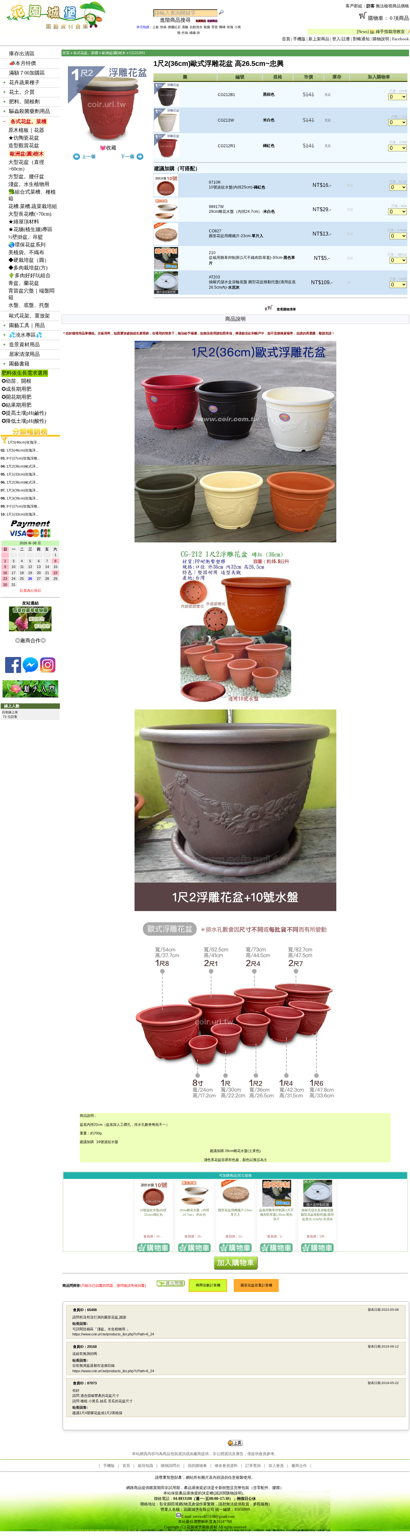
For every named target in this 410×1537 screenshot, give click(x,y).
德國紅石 (174, 27)
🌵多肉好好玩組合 (29, 275)
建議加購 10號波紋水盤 (99, 1142)
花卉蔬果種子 (24, 82)
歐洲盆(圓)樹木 (27, 153)
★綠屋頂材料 (23, 221)
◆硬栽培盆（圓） (28, 260)
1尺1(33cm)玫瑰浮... (22, 474)
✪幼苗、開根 (16, 381)
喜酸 (185, 27)
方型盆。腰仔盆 (26, 176)
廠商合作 (299, 1465)
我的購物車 (197, 1465)
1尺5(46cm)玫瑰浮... (24, 442)
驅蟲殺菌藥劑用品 (29, 111)
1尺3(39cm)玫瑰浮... (22, 490)
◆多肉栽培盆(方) (27, 267)
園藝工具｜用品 (27, 325)
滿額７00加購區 (27, 73)
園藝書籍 (19, 363)
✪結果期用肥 (16, 405)
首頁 (286, 38)
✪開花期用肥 (16, 397)
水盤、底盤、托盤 (28, 305)
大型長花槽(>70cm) (29, 214)
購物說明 (381, 38)
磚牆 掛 (194, 33)
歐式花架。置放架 (29, 315)
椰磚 (222, 27)
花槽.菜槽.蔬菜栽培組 (32, 206)
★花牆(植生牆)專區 (30, 229)
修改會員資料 (226, 1465)
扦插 (185, 33)
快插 (163, 27)
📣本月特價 (22, 63)
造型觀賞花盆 (23, 145)
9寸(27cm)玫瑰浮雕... (23, 458)
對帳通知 (361, 38)
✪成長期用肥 (16, 389)
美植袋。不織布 (26, 252)
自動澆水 (196, 27)
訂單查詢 (253, 1465)
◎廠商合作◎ (30, 640)
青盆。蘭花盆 (23, 283)
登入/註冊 (341, 38)
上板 (155, 27)
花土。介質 (22, 92)
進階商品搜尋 (178, 20)
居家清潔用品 (24, 354)
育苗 (214, 27)
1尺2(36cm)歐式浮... (22, 466)
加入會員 (276, 1465)
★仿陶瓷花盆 (23, 137)
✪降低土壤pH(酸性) (24, 421)
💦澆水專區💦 (25, 335)
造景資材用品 (24, 344)
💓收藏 (108, 147)
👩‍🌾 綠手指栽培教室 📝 (351, 31)
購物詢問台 (170, 1465)
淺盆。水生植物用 (28, 184)
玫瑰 (230, 27)
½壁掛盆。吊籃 (25, 237)
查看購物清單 (286, 309)
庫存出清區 (22, 53)
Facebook (400, 38)
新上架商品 (318, 38)
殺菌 (207, 27)
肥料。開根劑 (24, 101)
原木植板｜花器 (26, 130)
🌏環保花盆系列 (26, 244)
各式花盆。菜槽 (28, 121)
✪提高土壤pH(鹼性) (24, 413)
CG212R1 (137, 53)
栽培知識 (145, 1465)
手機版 (299, 38)
